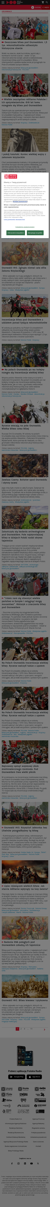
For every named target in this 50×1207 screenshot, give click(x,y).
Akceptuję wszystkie (35, 233)
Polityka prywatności (20, 201)
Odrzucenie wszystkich (16, 233)
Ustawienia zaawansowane (24, 227)
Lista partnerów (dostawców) (14, 219)
